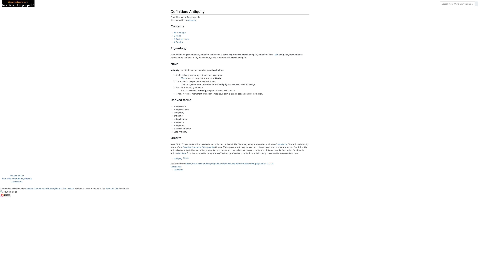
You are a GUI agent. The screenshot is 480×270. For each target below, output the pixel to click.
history (186, 158)
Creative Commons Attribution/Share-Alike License (49, 188)
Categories (176, 166)
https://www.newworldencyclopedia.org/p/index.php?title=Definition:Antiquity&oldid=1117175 (229, 163)
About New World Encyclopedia (17, 178)
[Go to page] (476, 4)
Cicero (184, 78)
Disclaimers (17, 181)
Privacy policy (17, 175)
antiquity (178, 158)
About (53, 4)
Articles (42, 4)
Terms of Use (112, 188)
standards (282, 144)
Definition (178, 169)
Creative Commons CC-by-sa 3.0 (199, 147)
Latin (276, 54)
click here (181, 153)
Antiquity (191, 20)
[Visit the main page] (18, 3)
